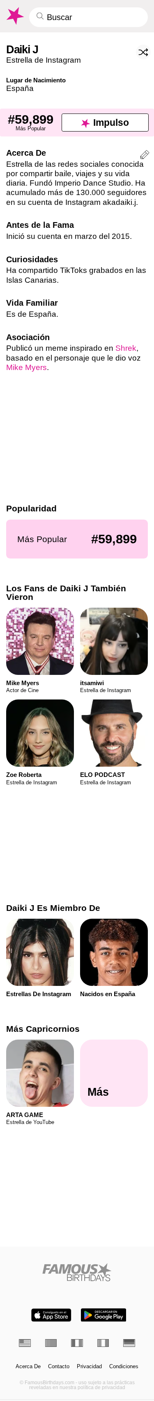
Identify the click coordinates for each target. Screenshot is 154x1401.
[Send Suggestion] (145, 156)
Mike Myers (26, 367)
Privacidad (89, 1366)
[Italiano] (103, 1343)
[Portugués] (51, 1343)
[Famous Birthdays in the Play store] (103, 1315)
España (20, 88)
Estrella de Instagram (43, 60)
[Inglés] (25, 1343)
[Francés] (77, 1343)
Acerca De (28, 1366)
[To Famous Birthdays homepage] (14, 16)
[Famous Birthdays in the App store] (51, 1315)
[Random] (143, 52)
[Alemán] (129, 1343)
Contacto (58, 1366)
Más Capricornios (43, 1028)
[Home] (77, 1272)
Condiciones (123, 1366)
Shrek (125, 348)
